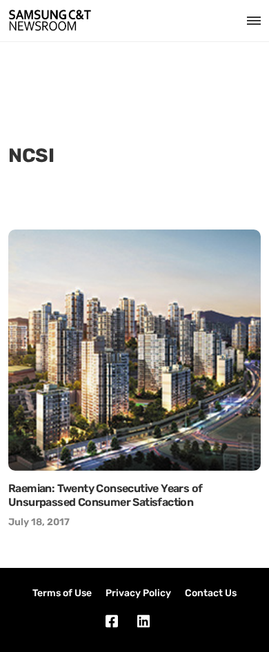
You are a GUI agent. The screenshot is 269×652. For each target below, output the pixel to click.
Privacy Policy (138, 593)
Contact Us (211, 593)
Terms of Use (62, 593)
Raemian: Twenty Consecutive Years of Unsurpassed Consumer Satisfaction (105, 495)
